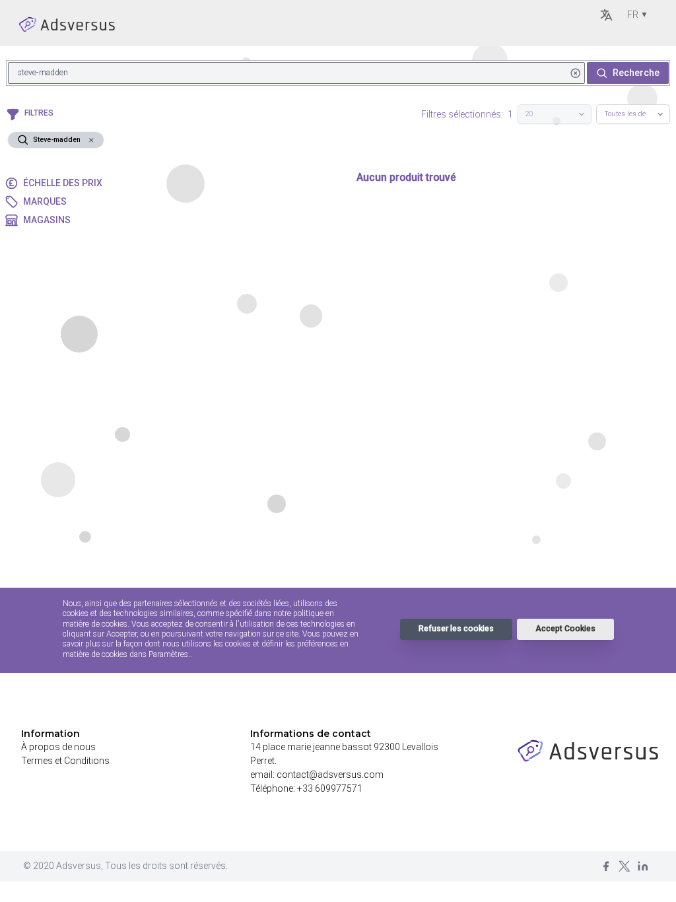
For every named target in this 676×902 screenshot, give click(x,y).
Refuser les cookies (456, 628)
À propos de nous (58, 747)
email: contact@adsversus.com (317, 774)
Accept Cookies (565, 628)
